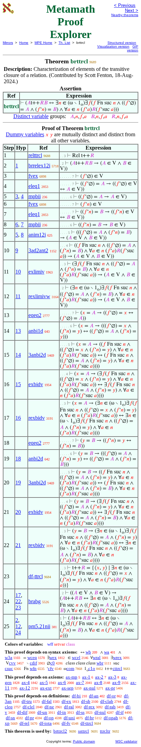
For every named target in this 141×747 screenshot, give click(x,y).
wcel (76, 657)
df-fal (47, 701)
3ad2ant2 (38, 250)
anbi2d (35, 458)
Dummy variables (25, 134)
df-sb (85, 701)
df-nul (100, 712)
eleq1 (34, 186)
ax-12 (25, 688)
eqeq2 (34, 315)
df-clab (106, 701)
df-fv (66, 723)
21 (18, 545)
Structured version (121, 43)
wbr (100, 663)
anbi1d (35, 331)
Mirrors (8, 43)
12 (18, 626)
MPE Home (43, 43)
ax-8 (98, 682)
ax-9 (116, 682)
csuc (9, 668)
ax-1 (86, 677)
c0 (52, 663)
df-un (42, 712)
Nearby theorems (124, 15)
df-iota (45, 723)
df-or (111, 695)
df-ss (80, 712)
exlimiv (36, 272)
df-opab (111, 717)
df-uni (69, 717)
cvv (12, 663)
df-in (61, 712)
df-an (94, 695)
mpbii (34, 196)
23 (18, 607)
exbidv (35, 384)
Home (23, 43)
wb (88, 652)
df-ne (49, 706)
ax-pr (110, 688)
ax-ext (46, 688)
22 (18, 601)
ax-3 (112, 677)
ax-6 (62, 682)
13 (18, 331)
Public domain (84, 741)
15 (18, 384)
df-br (89, 717)
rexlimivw (39, 296)
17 (18, 595)
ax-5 (44, 682)
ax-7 (80, 682)
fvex (33, 176)
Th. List (64, 43)
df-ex (66, 701)
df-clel (29, 706)
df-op (49, 717)
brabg (34, 601)
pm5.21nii (39, 626)
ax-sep (68, 688)
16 (18, 418)
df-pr (29, 717)
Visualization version (113, 46)
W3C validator (126, 741)
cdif (33, 663)
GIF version (132, 48)
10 (18, 272)
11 (18, 296)
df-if (120, 712)
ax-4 (26, 682)
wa (106, 652)
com (70, 668)
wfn (33, 668)
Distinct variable (31, 116)
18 (18, 458)
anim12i (37, 235)
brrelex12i (39, 165)
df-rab (110, 706)
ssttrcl (83, 731)
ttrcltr (105, 731)
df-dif (22, 712)
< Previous (125, 5)
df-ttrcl (35, 576)
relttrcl (35, 155)
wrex (117, 657)
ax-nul (89, 688)
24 (18, 632)
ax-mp (71, 677)
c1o (91, 668)
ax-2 (99, 677)
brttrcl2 (60, 731)
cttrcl (117, 668)
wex (53, 657)
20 (18, 512)
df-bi (76, 695)
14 (18, 355)
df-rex (89, 706)
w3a (8, 657)
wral (97, 657)
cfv (51, 668)
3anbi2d (37, 355)
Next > (131, 10)
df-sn (10, 717)
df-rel (24, 723)
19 (18, 482)
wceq (32, 657)
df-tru (27, 701)
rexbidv (36, 418)
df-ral (69, 706)
